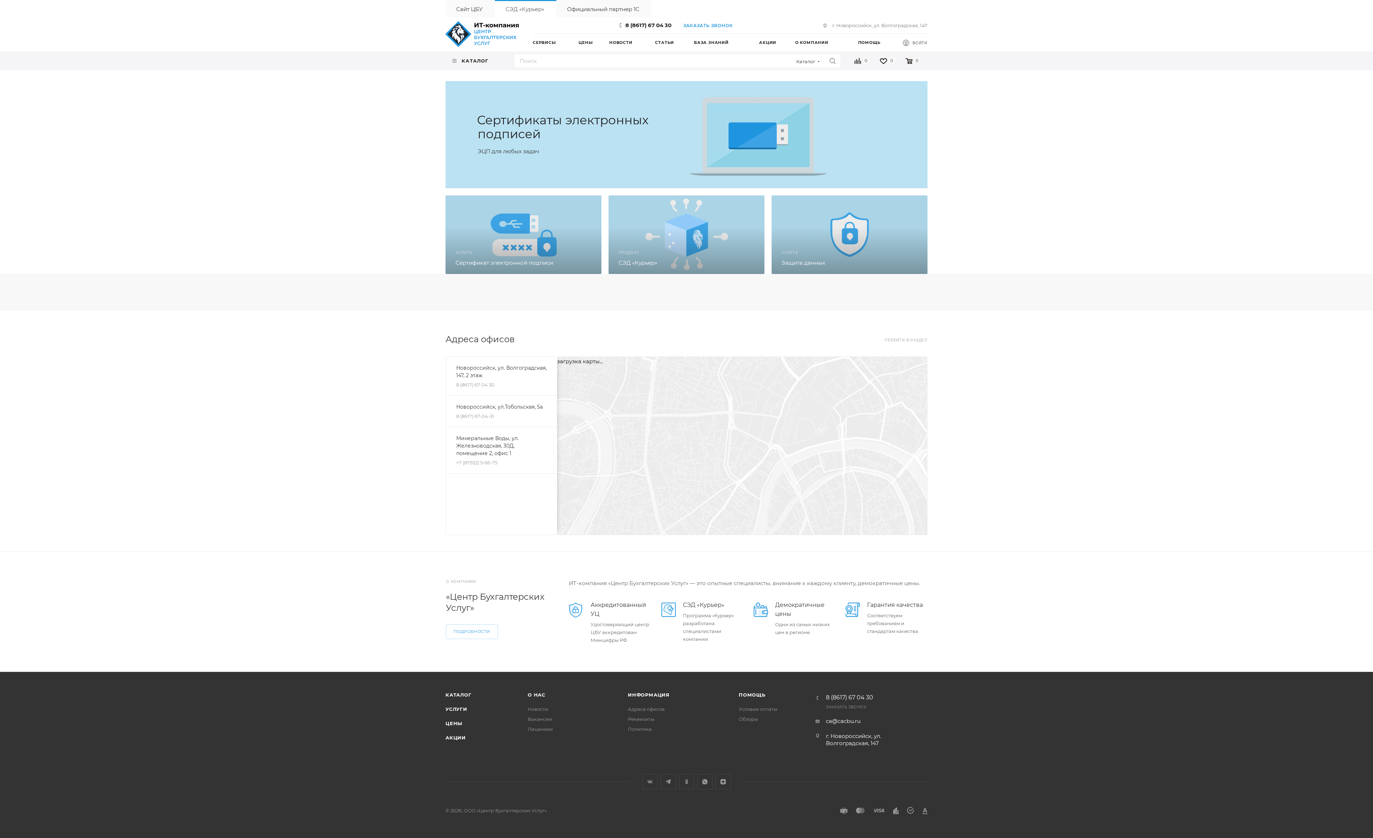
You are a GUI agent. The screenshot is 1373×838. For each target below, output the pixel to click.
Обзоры (748, 719)
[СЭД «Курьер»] (686, 234)
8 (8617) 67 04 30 (648, 25)
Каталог (459, 695)
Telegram (668, 781)
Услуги (456, 709)
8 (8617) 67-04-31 (475, 416)
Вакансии (540, 719)
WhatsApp (705, 781)
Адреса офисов (646, 709)
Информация (649, 695)
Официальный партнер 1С (603, 9)
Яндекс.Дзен (723, 781)
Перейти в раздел (906, 340)
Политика (640, 729)
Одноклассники (686, 781)
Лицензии (540, 729)
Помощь (752, 695)
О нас (536, 695)
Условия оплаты (758, 709)
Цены (454, 723)
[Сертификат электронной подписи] (523, 234)
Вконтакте (650, 781)
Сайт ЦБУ (469, 9)
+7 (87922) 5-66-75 (476, 462)
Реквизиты (641, 719)
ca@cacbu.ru (843, 721)
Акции (456, 737)
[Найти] (832, 61)
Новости (538, 709)
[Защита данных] (849, 234)
